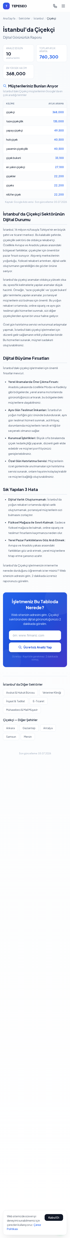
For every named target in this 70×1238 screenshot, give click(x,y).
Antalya (48, 728)
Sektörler (24, 18)
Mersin (28, 736)
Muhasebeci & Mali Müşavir (22, 709)
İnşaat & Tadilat (15, 701)
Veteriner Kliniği (52, 692)
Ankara (10, 728)
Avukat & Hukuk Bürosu (20, 692)
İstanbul (38, 18)
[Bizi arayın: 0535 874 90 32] (55, 6)
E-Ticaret (38, 701)
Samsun (11, 736)
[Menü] (63, 6)
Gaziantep (29, 728)
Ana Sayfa (9, 18)
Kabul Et (53, 1217)
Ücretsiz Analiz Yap (38, 647)
